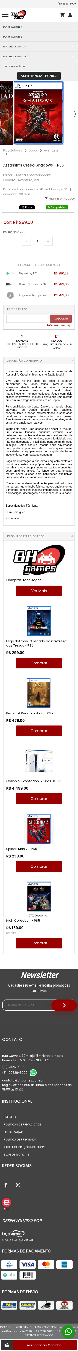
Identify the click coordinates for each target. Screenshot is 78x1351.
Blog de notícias (16, 1155)
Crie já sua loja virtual (17, 1240)
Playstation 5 (13, 150)
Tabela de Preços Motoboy (24, 1147)
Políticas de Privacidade (22, 1124)
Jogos (33, 150)
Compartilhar (59, 207)
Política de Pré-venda (20, 1139)
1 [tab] (46, 141)
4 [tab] (59, 141)
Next (74, 114)
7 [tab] (72, 141)
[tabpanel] (39, 113)
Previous (3, 114)
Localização (13, 1132)
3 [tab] (55, 141)
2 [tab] (51, 141)
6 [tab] (68, 141)
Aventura (51, 150)
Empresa (10, 1117)
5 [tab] (64, 141)
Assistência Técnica (39, 76)
